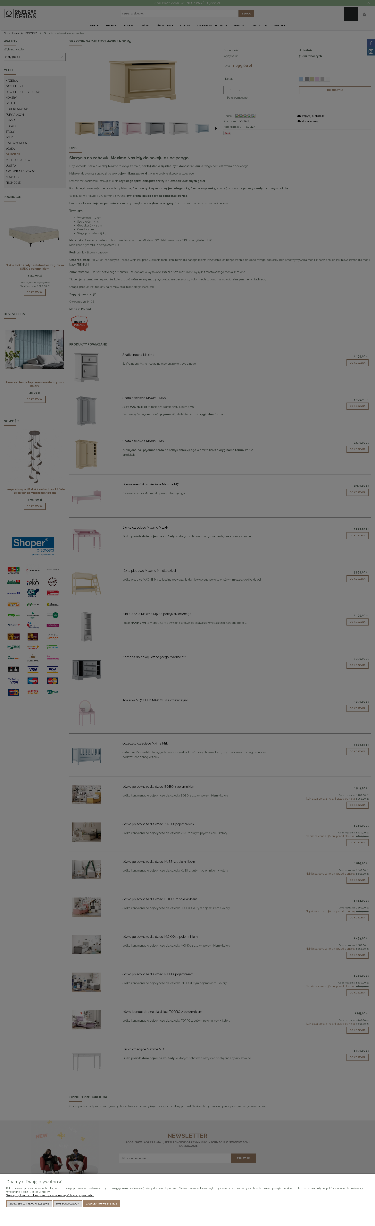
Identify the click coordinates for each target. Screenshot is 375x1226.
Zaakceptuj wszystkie (101, 1203)
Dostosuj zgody (67, 1203)
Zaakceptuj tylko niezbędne (29, 1203)
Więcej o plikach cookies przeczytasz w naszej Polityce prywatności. (50, 1195)
